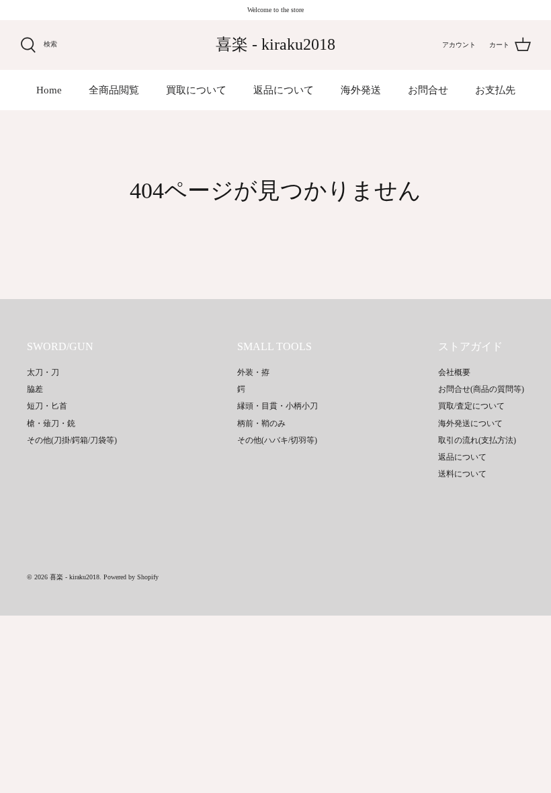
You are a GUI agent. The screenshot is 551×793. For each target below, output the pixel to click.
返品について (283, 90)
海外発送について (470, 423)
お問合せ (428, 90)
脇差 (35, 389)
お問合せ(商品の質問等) (481, 389)
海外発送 (361, 90)
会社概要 (454, 372)
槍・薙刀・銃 (51, 423)
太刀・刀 (43, 372)
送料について (462, 473)
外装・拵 (253, 372)
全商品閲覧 (114, 90)
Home (49, 90)
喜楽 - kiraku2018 (74, 577)
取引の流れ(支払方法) (477, 440)
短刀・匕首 (47, 406)
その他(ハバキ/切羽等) (277, 440)
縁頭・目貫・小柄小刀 (277, 406)
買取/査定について (471, 406)
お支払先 (495, 90)
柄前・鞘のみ (261, 423)
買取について (196, 90)
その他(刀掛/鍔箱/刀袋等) (72, 440)
